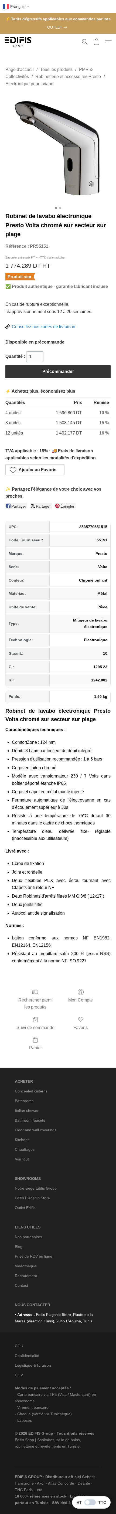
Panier (35, 1047)
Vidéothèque (25, 1266)
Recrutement (26, 1276)
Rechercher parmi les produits (35, 1003)
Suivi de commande (35, 1027)
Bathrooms (24, 1101)
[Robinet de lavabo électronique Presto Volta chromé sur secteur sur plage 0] (58, 148)
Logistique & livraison (33, 1365)
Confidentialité (27, 1355)
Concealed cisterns (31, 1091)
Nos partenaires (28, 1237)
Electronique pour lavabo (29, 84)
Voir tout (22, 1159)
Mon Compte (80, 1000)
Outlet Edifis (25, 1208)
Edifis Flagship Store (32, 1198)
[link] (58, 27)
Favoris (80, 1027)
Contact (21, 1285)
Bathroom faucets (30, 1120)
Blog (18, 1246)
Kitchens (22, 1140)
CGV (19, 1375)
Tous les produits (56, 69)
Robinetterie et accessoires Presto (68, 76)
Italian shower (27, 1110)
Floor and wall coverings (35, 1130)
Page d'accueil (19, 69)
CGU (19, 1346)
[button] (18, 42)
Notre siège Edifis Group (36, 1188)
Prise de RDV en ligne (33, 1256)
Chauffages (25, 1149)
